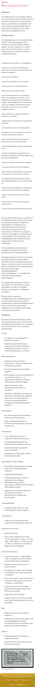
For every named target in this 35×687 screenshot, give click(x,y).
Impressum (25, 680)
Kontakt (15, 680)
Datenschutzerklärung (17, 684)
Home (8, 680)
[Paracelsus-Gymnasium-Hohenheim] (17, 7)
